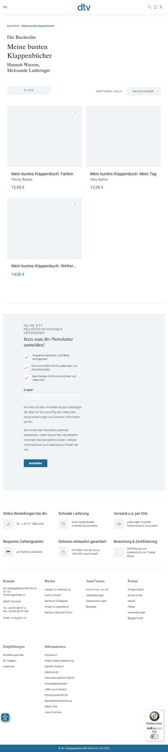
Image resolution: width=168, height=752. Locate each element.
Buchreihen (13, 26)
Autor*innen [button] (95, 580)
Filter (29, 90)
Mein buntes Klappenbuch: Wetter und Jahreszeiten (42, 265)
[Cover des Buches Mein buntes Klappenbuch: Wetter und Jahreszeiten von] (44, 228)
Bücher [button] (50, 580)
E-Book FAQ (51, 706)
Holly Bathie (99, 179)
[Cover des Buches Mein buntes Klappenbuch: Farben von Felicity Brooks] (44, 136)
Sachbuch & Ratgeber (56, 601)
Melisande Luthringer (28, 70)
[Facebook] (69, 736)
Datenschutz (51, 672)
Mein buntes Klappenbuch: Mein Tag (123, 173)
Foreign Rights (136, 589)
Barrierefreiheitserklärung (58, 700)
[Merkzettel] (155, 7)
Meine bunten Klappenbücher (38, 26)
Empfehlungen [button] (14, 646)
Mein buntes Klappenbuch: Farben (42, 173)
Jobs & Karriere (53, 712)
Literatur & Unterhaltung (58, 589)
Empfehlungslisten (13, 655)
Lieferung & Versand (55, 689)
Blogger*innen (135, 618)
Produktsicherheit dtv (56, 695)
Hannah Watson (23, 64)
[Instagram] (79, 736)
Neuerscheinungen (96, 601)
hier (26, 449)
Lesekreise (8, 666)
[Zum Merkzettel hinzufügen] (75, 112)
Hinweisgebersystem (56, 683)
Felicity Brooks (21, 179)
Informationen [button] (55, 646)
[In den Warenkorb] (74, 185)
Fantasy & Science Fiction (59, 612)
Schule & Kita (135, 595)
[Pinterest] (98, 736)
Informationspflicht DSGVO (59, 678)
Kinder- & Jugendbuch (57, 606)
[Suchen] (150, 7)
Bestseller (91, 606)
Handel (131, 601)
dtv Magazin (9, 660)
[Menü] (5, 7)
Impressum (51, 655)
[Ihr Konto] (161, 7)
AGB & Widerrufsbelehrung (59, 660)
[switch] (154, 736)
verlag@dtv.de (18, 617)
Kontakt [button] (9, 580)
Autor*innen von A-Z (97, 589)
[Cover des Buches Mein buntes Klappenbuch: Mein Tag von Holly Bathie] (123, 136)
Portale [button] (133, 580)
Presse (131, 606)
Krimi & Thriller (53, 595)
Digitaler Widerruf (54, 666)
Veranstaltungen (95, 595)
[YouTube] (89, 736)
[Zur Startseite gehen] (84, 7)
